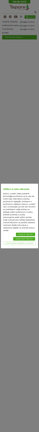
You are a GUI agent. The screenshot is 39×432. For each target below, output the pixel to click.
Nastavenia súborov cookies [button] (19, 243)
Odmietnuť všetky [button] (24, 239)
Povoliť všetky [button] (25, 234)
